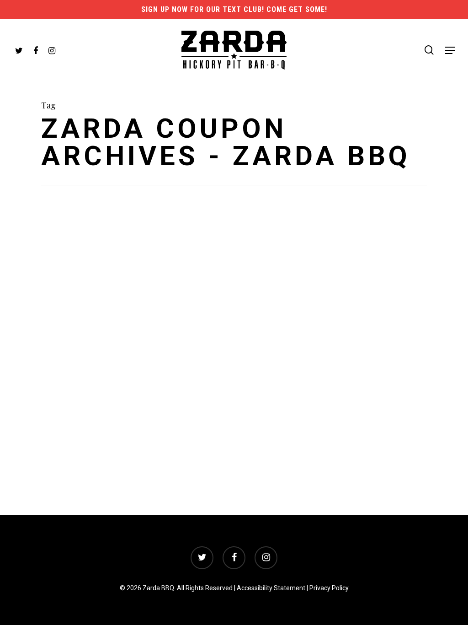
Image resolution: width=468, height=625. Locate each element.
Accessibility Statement (271, 588)
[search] (429, 50)
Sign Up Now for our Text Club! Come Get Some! (234, 9)
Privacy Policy (329, 588)
